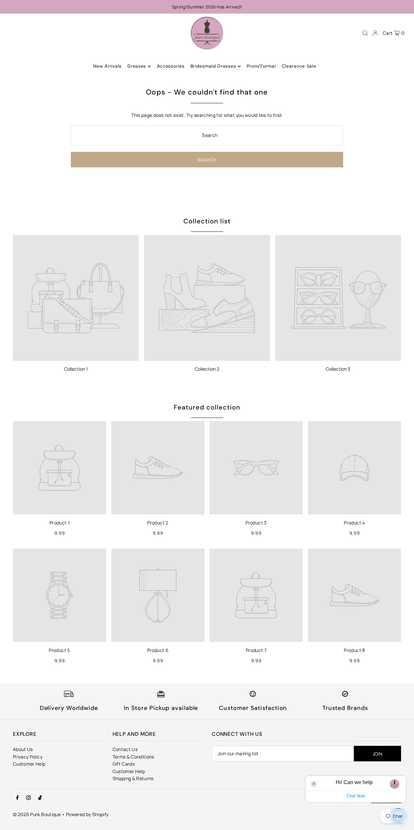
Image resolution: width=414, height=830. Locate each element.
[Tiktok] (40, 798)
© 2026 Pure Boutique (37, 814)
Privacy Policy (27, 757)
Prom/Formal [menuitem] (261, 66)
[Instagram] (28, 798)
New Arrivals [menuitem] (107, 66)
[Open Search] (365, 33)
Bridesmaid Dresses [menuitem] (213, 66)
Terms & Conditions (133, 757)
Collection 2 (207, 369)
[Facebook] (17, 798)
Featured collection (207, 407)
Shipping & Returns (133, 778)
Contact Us (125, 749)
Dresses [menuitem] (136, 66)
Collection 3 (338, 369)
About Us (23, 749)
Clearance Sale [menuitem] (299, 66)
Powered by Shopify (87, 814)
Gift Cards (124, 764)
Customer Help (29, 764)
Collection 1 (76, 369)
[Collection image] (76, 298)
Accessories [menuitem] (171, 66)
